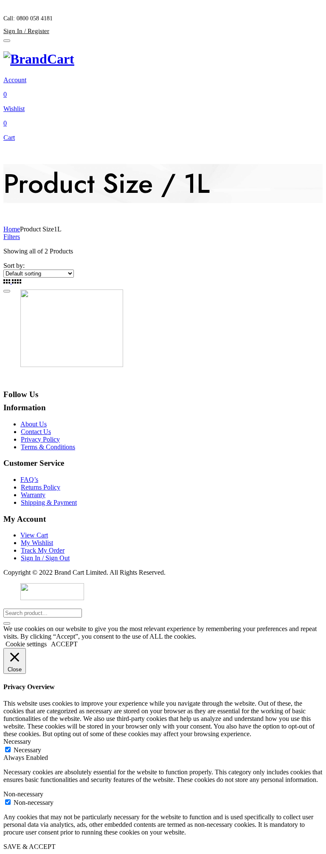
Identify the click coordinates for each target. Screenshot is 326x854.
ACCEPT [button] (64, 644)
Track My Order (43, 550)
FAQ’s (29, 479)
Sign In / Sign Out (45, 558)
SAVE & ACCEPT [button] (29, 846)
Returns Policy (40, 487)
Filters (11, 236)
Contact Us (36, 431)
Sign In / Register (26, 31)
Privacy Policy (40, 439)
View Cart (34, 535)
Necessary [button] (17, 741)
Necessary (27, 750)
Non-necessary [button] (23, 794)
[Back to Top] (6, 291)
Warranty (33, 494)
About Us (33, 424)
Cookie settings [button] (26, 644)
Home (11, 229)
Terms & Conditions (48, 447)
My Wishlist (37, 542)
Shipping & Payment (49, 502)
